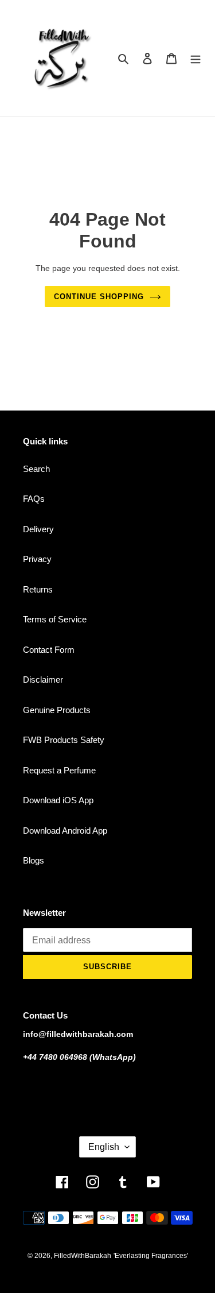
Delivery (38, 529)
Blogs (33, 860)
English (103, 1147)
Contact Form (49, 650)
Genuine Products (57, 710)
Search (36, 469)
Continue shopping (99, 296)
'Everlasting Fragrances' (151, 1256)
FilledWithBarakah (82, 1256)
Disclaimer (43, 679)
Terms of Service (55, 619)
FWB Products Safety (63, 740)
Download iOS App (58, 800)
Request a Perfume (59, 770)
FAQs (34, 499)
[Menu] (195, 58)
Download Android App (65, 830)
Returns (38, 589)
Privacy (37, 559)
